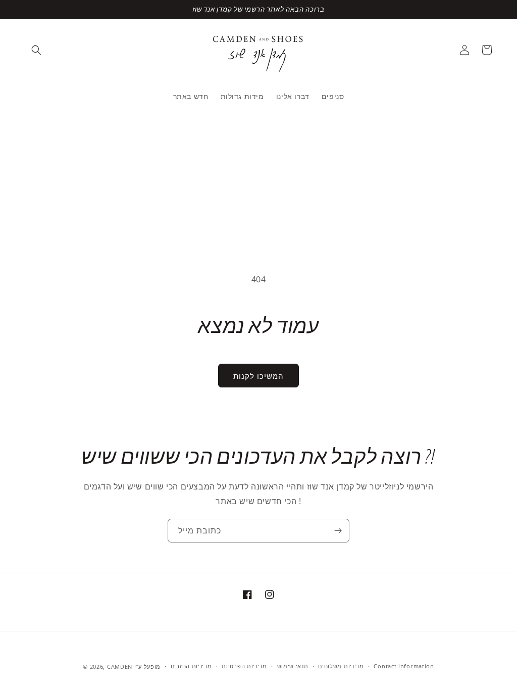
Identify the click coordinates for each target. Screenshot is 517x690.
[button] (36, 50)
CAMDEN (119, 666)
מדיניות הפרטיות (244, 666)
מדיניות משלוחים (341, 666)
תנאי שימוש (292, 666)
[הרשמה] (338, 531)
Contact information (404, 666)
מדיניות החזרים (191, 666)
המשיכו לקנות (258, 376)
